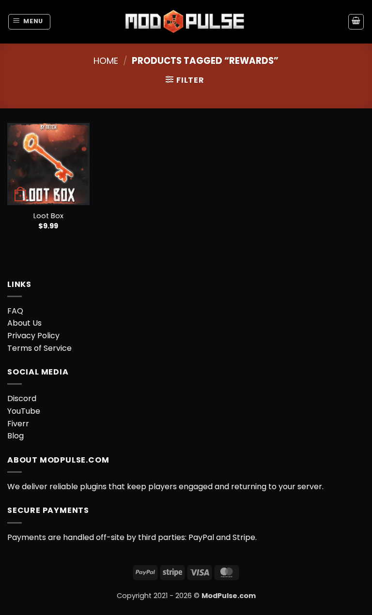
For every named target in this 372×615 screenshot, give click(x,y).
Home (105, 61)
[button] (29, 22)
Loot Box (48, 216)
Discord (21, 398)
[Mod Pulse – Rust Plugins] (186, 21)
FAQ (15, 310)
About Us (24, 323)
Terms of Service (39, 348)
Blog (15, 435)
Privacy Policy (33, 335)
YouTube (23, 411)
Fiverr (18, 423)
